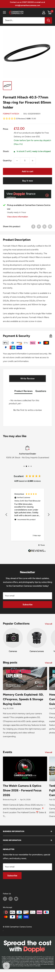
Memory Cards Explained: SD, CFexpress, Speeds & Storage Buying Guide (23, 699)
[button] (27, 119)
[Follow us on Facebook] (5, 899)
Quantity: (7, 160)
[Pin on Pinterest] (39, 227)
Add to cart (27, 171)
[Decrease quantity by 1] (17, 161)
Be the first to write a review (27, 410)
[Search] (48, 20)
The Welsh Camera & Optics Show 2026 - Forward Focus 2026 (22, 790)
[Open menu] (4, 12)
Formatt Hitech (11, 114)
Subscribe (27, 604)
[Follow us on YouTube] (16, 899)
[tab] (23, 392)
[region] (27, 514)
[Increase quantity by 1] (32, 161)
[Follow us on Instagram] (11, 899)
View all (48, 624)
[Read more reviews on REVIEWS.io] (37, 551)
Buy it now (27, 180)
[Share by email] (50, 227)
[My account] (43, 12)
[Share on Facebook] (33, 227)
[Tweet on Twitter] (44, 227)
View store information (17, 216)
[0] (49, 12)
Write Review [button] (27, 378)
